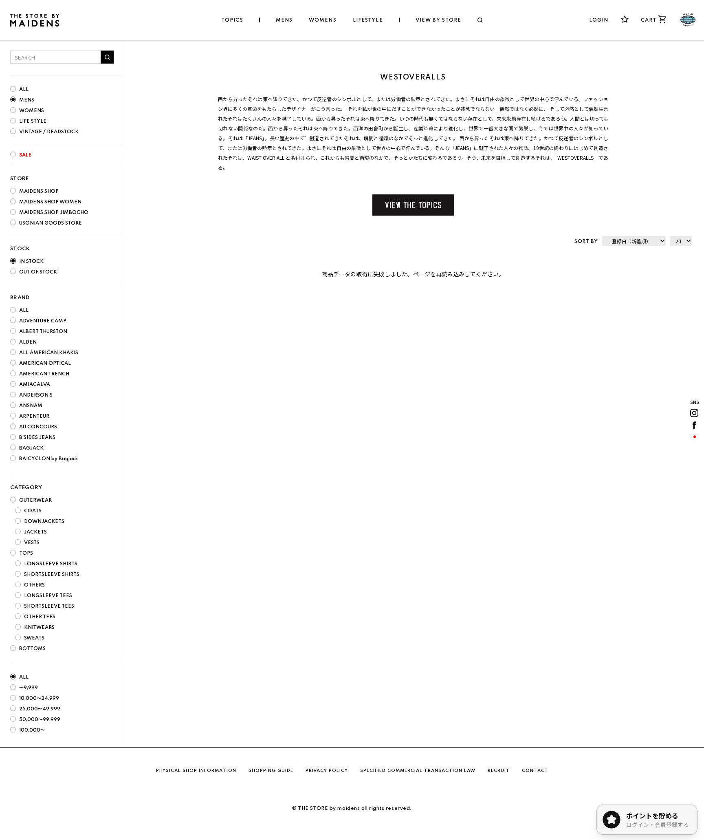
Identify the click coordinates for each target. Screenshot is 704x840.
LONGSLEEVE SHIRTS (50, 564)
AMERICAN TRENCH (44, 374)
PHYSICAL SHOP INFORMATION (196, 770)
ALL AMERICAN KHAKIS (48, 353)
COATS (33, 511)
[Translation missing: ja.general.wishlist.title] (625, 19)
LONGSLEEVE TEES (48, 595)
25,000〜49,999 (39, 709)
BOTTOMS (32, 648)
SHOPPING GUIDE (271, 770)
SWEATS (34, 638)
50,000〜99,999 (39, 719)
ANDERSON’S (36, 395)
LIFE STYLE (32, 121)
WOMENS (31, 110)
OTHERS (34, 585)
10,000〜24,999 (39, 698)
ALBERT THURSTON (43, 331)
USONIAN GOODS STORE (50, 223)
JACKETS (35, 532)
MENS (26, 100)
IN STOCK (31, 261)
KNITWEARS (39, 627)
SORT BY (586, 241)
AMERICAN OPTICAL (45, 363)
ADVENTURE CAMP (42, 321)
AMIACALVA (34, 384)
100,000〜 (32, 730)
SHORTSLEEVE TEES (49, 606)
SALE (25, 155)
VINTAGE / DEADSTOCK (49, 132)
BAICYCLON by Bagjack (48, 458)
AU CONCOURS (38, 427)
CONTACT (535, 770)
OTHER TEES (39, 617)
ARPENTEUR (34, 416)
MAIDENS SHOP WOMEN (50, 202)
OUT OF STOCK (38, 272)
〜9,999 (28, 688)
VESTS (32, 542)
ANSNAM (30, 405)
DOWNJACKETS (44, 521)
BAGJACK (31, 448)
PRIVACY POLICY (327, 770)
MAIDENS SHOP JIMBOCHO (53, 212)
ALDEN (28, 342)
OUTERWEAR (35, 500)
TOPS (26, 553)
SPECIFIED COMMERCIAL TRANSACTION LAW (417, 770)
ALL (24, 89)
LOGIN (599, 20)
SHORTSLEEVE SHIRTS (51, 574)
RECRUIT (499, 770)
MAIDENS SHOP (39, 191)
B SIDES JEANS (37, 437)
